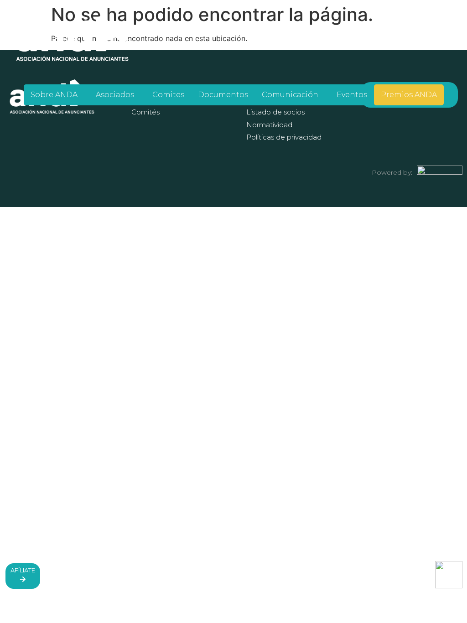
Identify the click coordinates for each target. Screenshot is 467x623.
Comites (168, 94)
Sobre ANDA (54, 94)
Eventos (352, 94)
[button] (56, 94)
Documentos (223, 94)
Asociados (115, 94)
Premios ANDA (409, 94)
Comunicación (290, 94)
